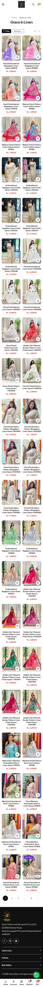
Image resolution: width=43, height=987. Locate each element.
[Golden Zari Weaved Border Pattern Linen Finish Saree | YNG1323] (31, 573)
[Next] (37, 898)
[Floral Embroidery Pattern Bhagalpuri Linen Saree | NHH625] (31, 411)
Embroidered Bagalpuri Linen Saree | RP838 (32, 550)
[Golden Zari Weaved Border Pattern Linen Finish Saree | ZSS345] (31, 330)
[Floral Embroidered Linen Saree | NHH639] (31, 251)
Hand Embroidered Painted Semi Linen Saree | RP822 (11, 884)
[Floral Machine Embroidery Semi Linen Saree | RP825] (31, 826)
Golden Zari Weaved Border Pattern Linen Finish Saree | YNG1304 (11, 721)
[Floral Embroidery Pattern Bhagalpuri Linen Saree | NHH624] (11, 411)
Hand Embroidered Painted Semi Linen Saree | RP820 (32, 884)
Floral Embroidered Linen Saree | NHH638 (32, 308)
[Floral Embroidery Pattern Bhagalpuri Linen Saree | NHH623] (11, 451)
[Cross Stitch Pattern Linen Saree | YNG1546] (11, 370)
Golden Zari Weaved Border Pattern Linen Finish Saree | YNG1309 (32, 678)
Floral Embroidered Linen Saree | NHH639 (32, 267)
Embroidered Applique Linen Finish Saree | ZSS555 (11, 187)
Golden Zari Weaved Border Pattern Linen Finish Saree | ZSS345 (32, 347)
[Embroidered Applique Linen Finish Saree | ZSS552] (31, 169)
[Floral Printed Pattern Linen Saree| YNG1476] (31, 370)
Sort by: (17, 31)
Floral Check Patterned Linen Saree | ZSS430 (11, 347)
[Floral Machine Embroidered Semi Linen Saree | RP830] (31, 785)
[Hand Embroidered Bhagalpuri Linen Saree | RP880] (31, 48)
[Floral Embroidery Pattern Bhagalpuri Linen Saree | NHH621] (11, 492)
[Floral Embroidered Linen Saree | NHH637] (11, 291)
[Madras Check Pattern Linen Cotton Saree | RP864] (31, 88)
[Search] (33, 4)
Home (14, 17)
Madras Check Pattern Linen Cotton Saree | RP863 (11, 147)
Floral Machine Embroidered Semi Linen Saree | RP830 (31, 803)
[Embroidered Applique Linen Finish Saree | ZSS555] (11, 169)
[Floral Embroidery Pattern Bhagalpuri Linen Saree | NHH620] (31, 492)
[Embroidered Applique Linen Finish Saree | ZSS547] (31, 210)
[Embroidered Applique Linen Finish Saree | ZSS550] (11, 210)
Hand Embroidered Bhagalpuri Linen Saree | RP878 (11, 65)
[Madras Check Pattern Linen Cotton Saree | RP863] (11, 129)
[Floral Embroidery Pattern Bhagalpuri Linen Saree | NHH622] (31, 451)
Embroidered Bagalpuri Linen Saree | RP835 (11, 550)
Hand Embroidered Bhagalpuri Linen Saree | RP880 (32, 65)
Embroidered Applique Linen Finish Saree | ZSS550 (11, 228)
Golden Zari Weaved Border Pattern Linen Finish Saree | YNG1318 (11, 635)
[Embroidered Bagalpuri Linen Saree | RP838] (31, 533)
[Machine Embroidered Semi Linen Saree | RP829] (11, 785)
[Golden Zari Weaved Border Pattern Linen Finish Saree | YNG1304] (11, 702)
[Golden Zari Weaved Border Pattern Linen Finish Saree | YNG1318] (11, 616)
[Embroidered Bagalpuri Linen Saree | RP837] (11, 573)
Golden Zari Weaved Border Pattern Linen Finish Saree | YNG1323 (32, 592)
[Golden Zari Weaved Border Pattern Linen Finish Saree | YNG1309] (31, 659)
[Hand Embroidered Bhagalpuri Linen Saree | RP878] (11, 48)
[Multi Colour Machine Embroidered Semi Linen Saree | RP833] (11, 745)
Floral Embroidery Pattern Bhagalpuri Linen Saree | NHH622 (32, 469)
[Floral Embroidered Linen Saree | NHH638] (31, 291)
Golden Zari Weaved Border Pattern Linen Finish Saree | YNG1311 (11, 677)
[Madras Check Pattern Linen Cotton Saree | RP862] (31, 129)
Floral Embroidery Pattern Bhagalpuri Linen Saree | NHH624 (11, 429)
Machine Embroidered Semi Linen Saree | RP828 (31, 763)
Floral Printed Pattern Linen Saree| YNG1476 (31, 387)
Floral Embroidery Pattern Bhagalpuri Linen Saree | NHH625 (32, 429)
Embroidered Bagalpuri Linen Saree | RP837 (11, 591)
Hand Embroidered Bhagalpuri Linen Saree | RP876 (11, 106)
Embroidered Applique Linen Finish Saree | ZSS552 (32, 187)
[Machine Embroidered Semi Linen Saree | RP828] (31, 745)
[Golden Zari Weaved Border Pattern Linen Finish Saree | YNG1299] (31, 702)
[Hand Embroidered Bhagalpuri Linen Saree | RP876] (11, 88)
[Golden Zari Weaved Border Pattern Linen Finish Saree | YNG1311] (11, 659)
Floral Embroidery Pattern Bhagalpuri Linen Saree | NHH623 (11, 469)
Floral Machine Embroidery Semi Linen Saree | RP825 (31, 844)
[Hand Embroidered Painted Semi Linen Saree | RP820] (31, 867)
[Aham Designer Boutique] (21, 4)
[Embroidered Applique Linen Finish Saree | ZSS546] (11, 251)
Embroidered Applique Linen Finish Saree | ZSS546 (11, 268)
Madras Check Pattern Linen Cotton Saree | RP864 (31, 106)
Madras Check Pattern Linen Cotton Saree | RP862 (31, 147)
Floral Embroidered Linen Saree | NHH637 (11, 308)
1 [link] (5, 898)
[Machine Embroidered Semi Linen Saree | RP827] (11, 826)
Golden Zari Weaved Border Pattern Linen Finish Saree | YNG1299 (32, 721)
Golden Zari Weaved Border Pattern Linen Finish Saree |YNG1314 (31, 634)
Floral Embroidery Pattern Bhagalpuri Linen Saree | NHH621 (11, 510)
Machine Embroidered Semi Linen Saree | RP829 (11, 803)
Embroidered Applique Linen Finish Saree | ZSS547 (32, 228)
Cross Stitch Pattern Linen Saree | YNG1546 (11, 388)
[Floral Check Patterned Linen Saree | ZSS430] (11, 330)
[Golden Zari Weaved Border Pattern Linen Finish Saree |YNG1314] (31, 616)
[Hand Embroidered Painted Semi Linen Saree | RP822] (11, 867)
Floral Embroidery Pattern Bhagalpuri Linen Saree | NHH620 (32, 510)
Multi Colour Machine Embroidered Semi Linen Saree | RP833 (11, 763)
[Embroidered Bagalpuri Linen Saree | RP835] (11, 533)
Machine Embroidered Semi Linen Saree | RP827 (11, 844)
